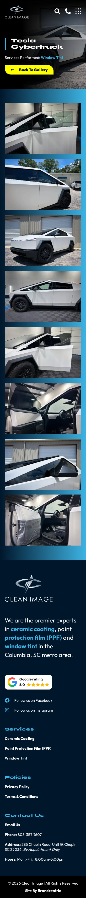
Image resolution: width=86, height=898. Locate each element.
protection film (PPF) (33, 637)
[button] (28, 682)
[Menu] (78, 11)
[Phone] (68, 11)
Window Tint (52, 57)
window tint (21, 646)
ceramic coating (33, 629)
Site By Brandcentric (43, 890)
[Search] (57, 11)
